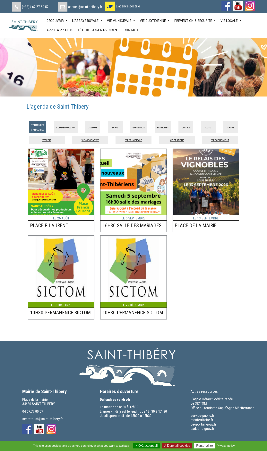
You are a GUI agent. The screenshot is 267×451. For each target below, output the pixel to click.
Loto (208, 127)
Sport (230, 127)
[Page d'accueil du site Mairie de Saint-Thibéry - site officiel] (25, 25)
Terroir (46, 140)
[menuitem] (30, 5)
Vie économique (220, 140)
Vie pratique (177, 140)
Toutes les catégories (37, 127)
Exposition (139, 127)
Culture (92, 127)
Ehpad (115, 127)
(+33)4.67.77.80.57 (35, 7)
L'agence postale (128, 6)
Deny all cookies (178, 445)
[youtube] (238, 6)
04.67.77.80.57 (32, 411)
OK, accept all (148, 445)
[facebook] (226, 6)
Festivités (163, 127)
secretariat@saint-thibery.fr (42, 419)
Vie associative (90, 140)
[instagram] (250, 6)
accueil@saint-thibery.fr (85, 7)
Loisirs (186, 127)
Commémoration (65, 127)
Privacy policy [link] (226, 445)
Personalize (204, 445)
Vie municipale (133, 140)
